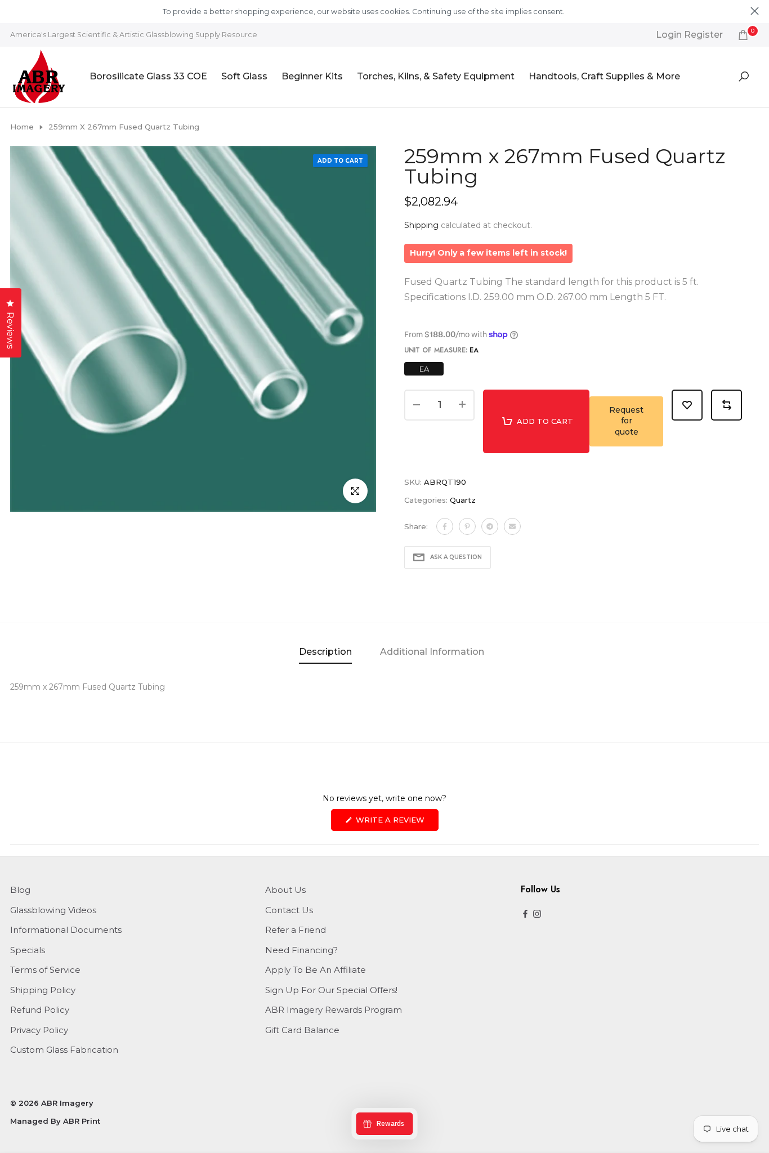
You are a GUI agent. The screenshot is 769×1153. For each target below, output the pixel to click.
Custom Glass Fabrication (64, 1049)
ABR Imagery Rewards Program (333, 1009)
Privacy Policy (39, 1030)
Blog (20, 889)
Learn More (585, 11)
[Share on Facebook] (444, 526)
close (14, 11)
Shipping (421, 225)
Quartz (463, 499)
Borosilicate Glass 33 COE (148, 76)
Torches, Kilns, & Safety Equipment (436, 76)
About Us (285, 889)
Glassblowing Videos (53, 910)
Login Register (689, 34)
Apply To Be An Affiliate (315, 969)
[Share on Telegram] (489, 526)
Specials (27, 950)
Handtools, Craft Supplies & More (604, 76)
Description (325, 651)
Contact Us (289, 910)
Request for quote (626, 421)
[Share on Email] (512, 526)
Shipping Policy (42, 990)
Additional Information (432, 651)
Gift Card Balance (302, 1030)
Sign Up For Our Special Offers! (331, 990)
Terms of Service (45, 969)
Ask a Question (456, 557)
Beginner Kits (312, 76)
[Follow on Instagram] (537, 914)
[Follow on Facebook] (525, 914)
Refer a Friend (295, 929)
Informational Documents (66, 929)
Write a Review (396, 823)
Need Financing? (301, 950)
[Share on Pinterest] (467, 526)
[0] (743, 35)
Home (22, 126)
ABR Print (81, 1120)
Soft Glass (244, 76)
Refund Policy (39, 1009)
